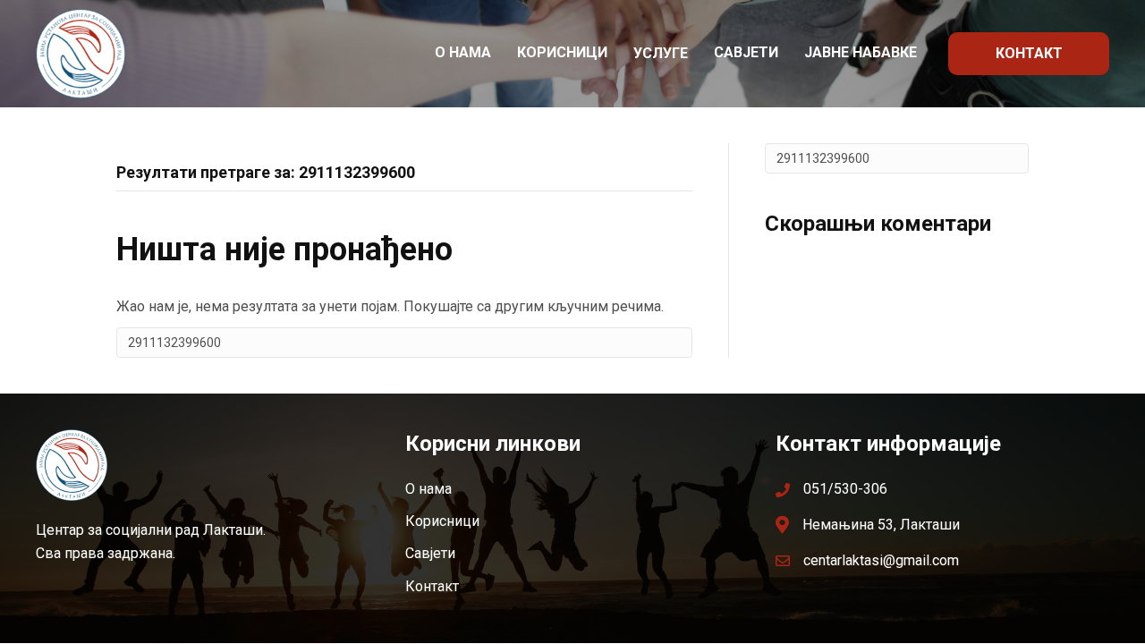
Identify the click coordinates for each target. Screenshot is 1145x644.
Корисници (562, 52)
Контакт (1029, 53)
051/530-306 (845, 488)
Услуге (660, 53)
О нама (463, 52)
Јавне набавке (860, 52)
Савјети (746, 52)
